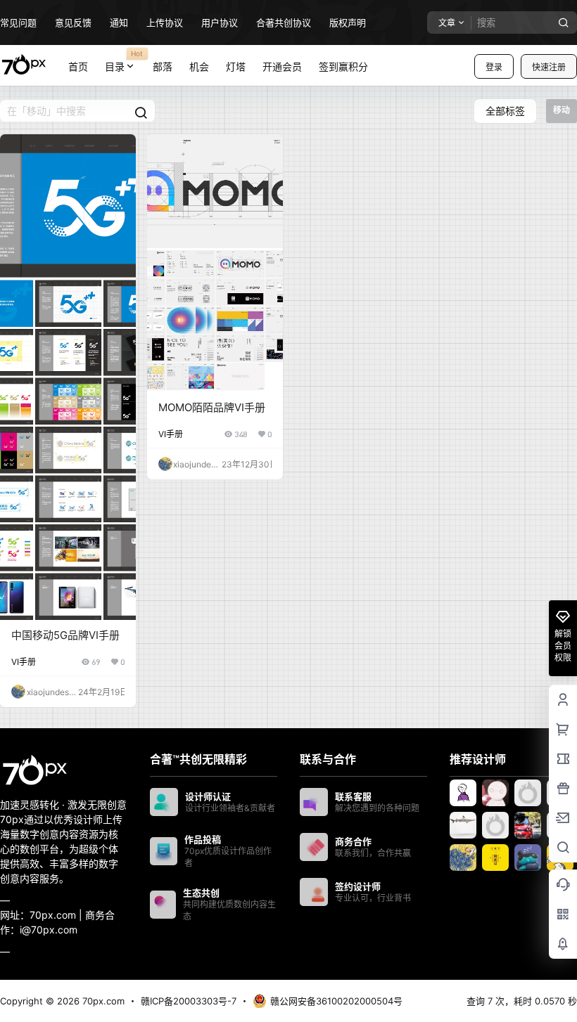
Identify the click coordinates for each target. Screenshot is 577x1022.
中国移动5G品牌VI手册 (65, 635)
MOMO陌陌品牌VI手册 (211, 407)
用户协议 (219, 22)
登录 (494, 67)
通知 (119, 22)
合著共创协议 (283, 22)
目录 (124, 60)
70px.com (102, 1001)
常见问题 (18, 22)
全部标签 (505, 111)
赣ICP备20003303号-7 (188, 1001)
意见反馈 (73, 22)
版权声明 (347, 22)
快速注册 (549, 67)
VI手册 (23, 661)
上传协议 (164, 22)
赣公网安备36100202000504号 (336, 1001)
